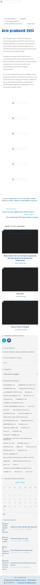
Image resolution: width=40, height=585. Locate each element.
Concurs (7, 399)
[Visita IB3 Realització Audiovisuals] (5, 551)
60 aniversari (9, 385)
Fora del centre (10, 428)
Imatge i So (5, 200)
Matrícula (8, 447)
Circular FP (28, 396)
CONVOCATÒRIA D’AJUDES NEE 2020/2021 (23, 527)
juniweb (23, 19)
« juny (4, 514)
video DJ (18, 472)
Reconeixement (9, 19)
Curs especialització (20, 410)
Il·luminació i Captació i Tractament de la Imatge (17, 439)
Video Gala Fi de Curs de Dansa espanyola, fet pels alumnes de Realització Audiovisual (20, 258)
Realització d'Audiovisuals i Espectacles (18, 457)
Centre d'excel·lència (11, 396)
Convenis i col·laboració (13, 403)
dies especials (9, 413)
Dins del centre (25, 413)
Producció (31, 447)
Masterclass (22, 443)
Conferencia (21, 399)
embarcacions (27, 421)
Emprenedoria (9, 424)
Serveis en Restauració (22, 461)
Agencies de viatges (27, 388)
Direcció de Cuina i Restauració (15, 417)
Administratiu (9, 388)
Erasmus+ (23, 424)
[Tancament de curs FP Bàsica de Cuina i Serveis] (5, 565)
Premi (11, 200)
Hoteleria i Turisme (29, 198)
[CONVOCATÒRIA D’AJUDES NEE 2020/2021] (5, 528)
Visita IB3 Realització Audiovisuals (21, 550)
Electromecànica (10, 421)
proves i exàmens (10, 454)
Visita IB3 (20, 294)
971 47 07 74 (10, 583)
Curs (6, 410)
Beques (28, 392)
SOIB (16, 465)
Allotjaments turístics (12, 392)
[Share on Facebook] (9, 340)
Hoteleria (17, 431)
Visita (29, 472)
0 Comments (28, 529)
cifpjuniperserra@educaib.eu (27, 583)
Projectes (22, 450)
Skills (6, 465)
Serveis (6, 461)
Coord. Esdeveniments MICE (14, 406)
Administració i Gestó (16, 198)
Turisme (7, 472)
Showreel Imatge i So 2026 (19, 538)
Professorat (9, 450)
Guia (6, 431)
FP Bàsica (25, 428)
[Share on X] (4, 340)
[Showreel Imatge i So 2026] (5, 539)
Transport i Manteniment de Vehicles (25, 200)
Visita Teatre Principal (20, 327)
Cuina (31, 406)
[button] (20, 15)
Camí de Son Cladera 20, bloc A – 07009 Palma (21, 580)
